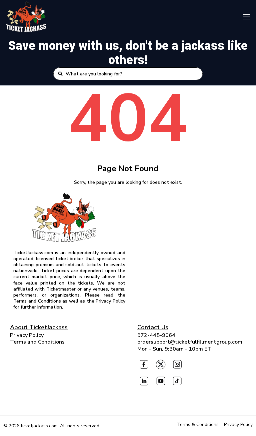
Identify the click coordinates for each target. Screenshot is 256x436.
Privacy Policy (27, 335)
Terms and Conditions (37, 342)
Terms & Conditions (198, 424)
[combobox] (132, 74)
